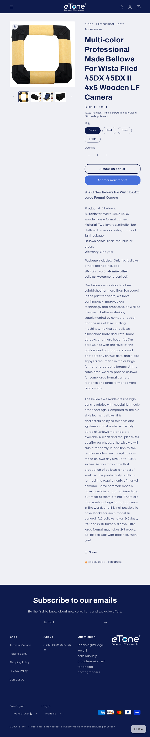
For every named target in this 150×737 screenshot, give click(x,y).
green (93, 139)
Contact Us (17, 679)
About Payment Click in (57, 647)
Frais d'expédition (113, 113)
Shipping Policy (19, 662)
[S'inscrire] (105, 622)
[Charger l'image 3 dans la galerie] (48, 97)
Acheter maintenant (113, 180)
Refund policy (18, 653)
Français (50, 713)
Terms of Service (20, 645)
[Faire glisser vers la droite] (71, 97)
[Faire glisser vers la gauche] (14, 97)
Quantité (90, 148)
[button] (11, 7)
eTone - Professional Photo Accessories (41, 727)
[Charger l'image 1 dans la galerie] (24, 97)
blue (125, 130)
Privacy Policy (19, 671)
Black (93, 130)
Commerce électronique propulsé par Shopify (89, 727)
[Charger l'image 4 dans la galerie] (60, 97)
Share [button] (93, 552)
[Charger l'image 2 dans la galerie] (36, 97)
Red (109, 130)
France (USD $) (23, 713)
